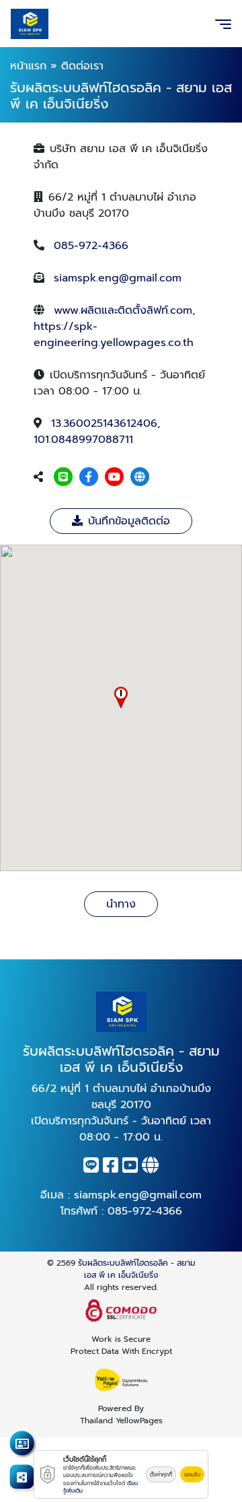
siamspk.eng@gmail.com (118, 278)
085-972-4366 (91, 246)
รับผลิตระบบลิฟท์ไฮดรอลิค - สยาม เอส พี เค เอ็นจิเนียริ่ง (137, 1269)
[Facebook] (88, 477)
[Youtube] (114, 477)
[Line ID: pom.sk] (63, 477)
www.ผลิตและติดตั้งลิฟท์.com (123, 310)
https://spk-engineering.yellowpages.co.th (114, 334)
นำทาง (121, 904)
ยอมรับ (192, 1474)
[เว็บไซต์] (140, 477)
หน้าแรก (28, 66)
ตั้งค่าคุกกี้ (161, 1474)
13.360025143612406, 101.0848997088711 (97, 431)
